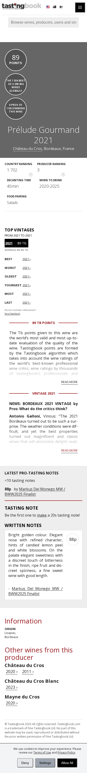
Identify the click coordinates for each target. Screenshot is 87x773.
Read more (69, 382)
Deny (25, 763)
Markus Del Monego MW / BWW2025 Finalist (35, 491)
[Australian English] (55, 7)
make (42, 515)
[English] (48, 7)
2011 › (28, 671)
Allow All (67, 763)
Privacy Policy (66, 752)
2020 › (11, 671)
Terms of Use (42, 752)
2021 (9, 243)
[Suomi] (61, 7)
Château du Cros (27, 148)
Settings (45, 763)
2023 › (11, 687)
